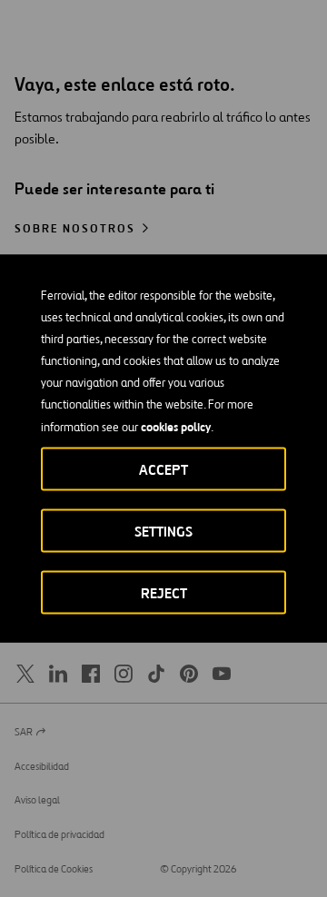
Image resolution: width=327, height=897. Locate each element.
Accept (163, 469)
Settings (163, 531)
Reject (164, 593)
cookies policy (176, 427)
